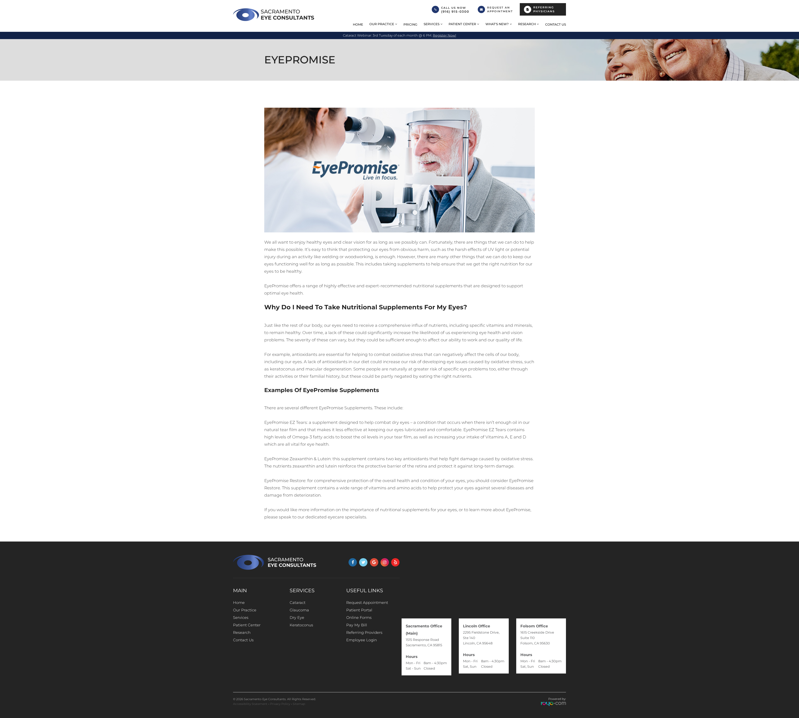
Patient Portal (359, 610)
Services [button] (431, 24)
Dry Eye (297, 617)
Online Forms (359, 617)
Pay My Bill (356, 625)
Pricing (410, 24)
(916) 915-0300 (455, 12)
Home (358, 24)
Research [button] (527, 24)
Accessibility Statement (250, 704)
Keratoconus (301, 625)
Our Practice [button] (381, 24)
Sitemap (299, 704)
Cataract (297, 602)
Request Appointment (367, 602)
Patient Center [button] (462, 24)
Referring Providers (364, 632)
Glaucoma (299, 610)
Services (240, 617)
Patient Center (247, 625)
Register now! (444, 35)
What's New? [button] (497, 24)
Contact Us (555, 24)
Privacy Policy (280, 704)
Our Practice (244, 610)
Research (242, 632)
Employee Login (361, 640)
